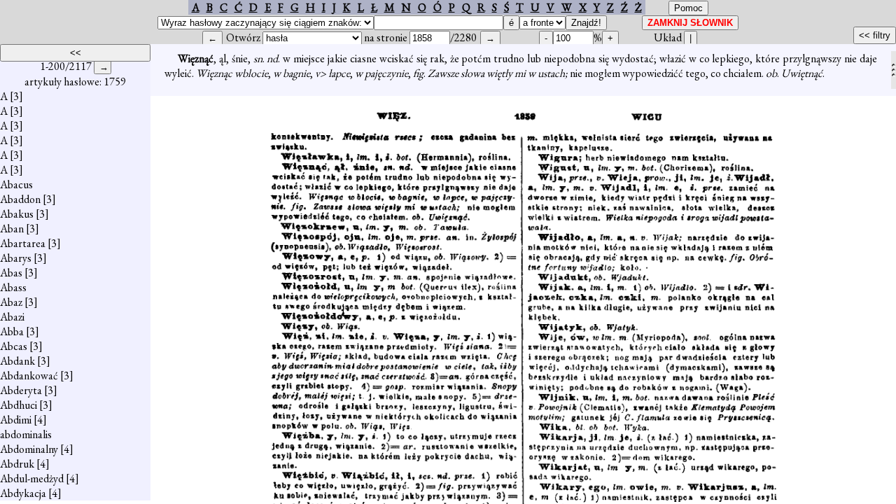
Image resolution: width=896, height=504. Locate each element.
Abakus (17, 213)
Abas (11, 272)
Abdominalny (29, 449)
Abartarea (23, 243)
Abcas (13, 346)
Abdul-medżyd (32, 478)
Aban (12, 228)
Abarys (15, 258)
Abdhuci (18, 405)
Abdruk (17, 463)
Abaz (11, 302)
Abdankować (29, 375)
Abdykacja (23, 493)
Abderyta (21, 390)
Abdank (17, 361)
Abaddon (20, 199)
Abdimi (15, 419)
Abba (12, 331)
